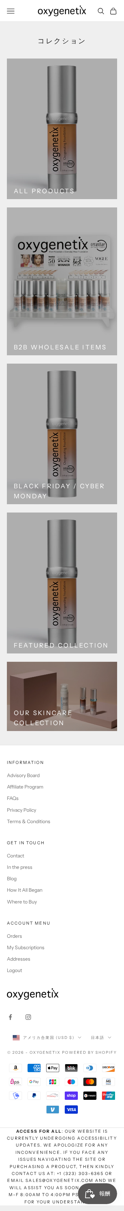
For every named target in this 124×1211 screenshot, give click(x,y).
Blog (12, 878)
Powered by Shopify (89, 1052)
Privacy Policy (21, 810)
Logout (14, 970)
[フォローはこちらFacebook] (10, 1017)
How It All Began (24, 890)
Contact (15, 856)
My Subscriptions (25, 947)
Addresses (18, 959)
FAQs (13, 798)
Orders (14, 936)
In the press (19, 867)
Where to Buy (22, 902)
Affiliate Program (25, 787)
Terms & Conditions (28, 821)
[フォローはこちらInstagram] (28, 1017)
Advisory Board (23, 775)
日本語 (97, 1037)
